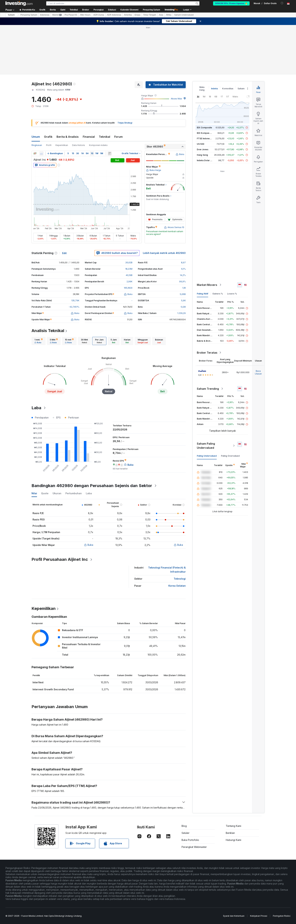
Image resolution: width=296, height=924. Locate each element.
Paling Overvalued (230, 456)
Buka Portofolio (190, 839)
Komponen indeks (98, 145)
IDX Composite (204, 127)
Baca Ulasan (258, 372)
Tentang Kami (233, 825)
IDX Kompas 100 (205, 133)
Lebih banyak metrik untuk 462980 (164, 252)
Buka (90, 544)
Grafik (48, 136)
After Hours (85, 15)
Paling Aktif (202, 293)
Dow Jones (202, 149)
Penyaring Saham (151, 10)
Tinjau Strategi (125, 122)
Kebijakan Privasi (258, 916)
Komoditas (227, 88)
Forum (118, 136)
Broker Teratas (207, 352)
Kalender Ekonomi (129, 10)
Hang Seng (202, 155)
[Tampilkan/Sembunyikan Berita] (110, 153)
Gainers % (217, 293)
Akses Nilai (176, 98)
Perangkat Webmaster (194, 846)
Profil (48, 145)
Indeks (214, 88)
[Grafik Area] (41, 153)
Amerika (128, 15)
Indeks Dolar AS (205, 160)
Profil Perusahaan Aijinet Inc (60, 559)
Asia (161, 15)
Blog (184, 825)
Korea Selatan (177, 585)
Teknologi (180, 578)
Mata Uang (202, 88)
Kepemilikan (62, 145)
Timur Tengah (149, 15)
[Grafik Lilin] (35, 153)
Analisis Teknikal (48, 330)
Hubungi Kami (233, 839)
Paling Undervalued (207, 456)
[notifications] (282, 3)
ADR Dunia (98, 15)
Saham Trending (208, 388)
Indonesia (44, 15)
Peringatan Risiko (281, 916)
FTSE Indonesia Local (208, 138)
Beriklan (230, 832)
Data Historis (78, 145)
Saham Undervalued (184, 15)
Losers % (232, 293)
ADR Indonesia (114, 15)
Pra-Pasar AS (71, 15)
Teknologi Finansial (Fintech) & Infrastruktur (167, 569)
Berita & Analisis (68, 136)
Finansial (89, 136)
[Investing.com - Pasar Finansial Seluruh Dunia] (19, 3)
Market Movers (207, 285)
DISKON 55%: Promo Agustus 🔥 (231, 3)
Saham (11, 15)
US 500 (200, 144)
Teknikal (104, 136)
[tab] (39, 341)
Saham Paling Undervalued (206, 445)
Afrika (168, 15)
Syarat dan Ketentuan (233, 916)
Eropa (137, 15)
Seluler (185, 832)
